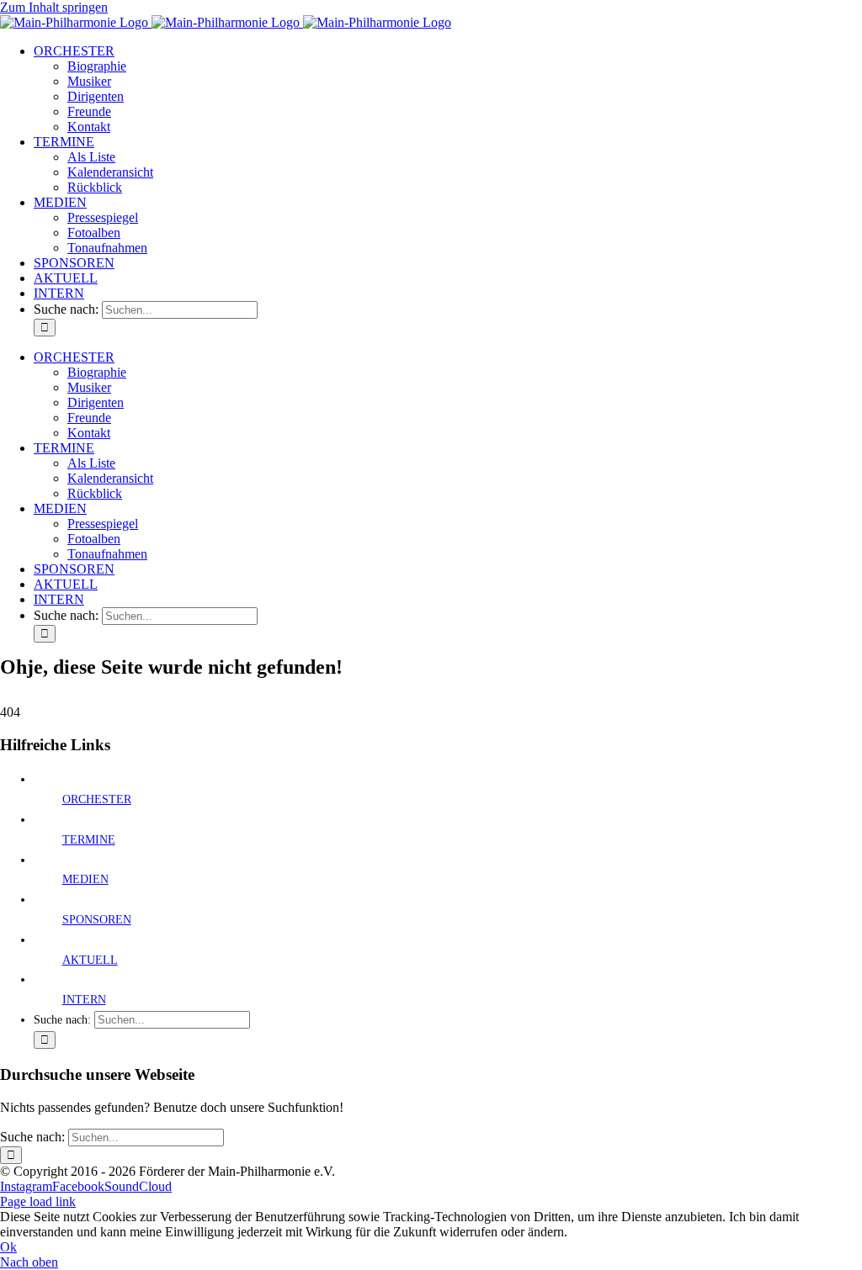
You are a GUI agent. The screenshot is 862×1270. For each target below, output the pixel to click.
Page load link (38, 1201)
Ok (8, 1247)
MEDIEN (85, 879)
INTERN (84, 999)
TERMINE (88, 839)
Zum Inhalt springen (54, 7)
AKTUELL (90, 960)
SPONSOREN (96, 919)
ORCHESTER (96, 799)
